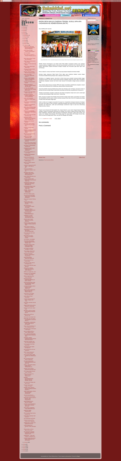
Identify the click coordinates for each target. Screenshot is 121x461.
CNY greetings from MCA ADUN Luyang (29, 160)
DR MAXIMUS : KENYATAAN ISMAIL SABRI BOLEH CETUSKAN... (29, 323)
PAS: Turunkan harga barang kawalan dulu (29, 414)
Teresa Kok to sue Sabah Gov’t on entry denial (29, 294)
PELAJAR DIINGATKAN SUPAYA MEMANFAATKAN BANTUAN (29, 362)
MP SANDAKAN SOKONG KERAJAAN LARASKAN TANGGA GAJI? (29, 432)
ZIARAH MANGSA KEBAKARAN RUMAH (29, 213)
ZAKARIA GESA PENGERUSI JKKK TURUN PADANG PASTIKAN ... (29, 405)
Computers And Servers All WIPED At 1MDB (29, 105)
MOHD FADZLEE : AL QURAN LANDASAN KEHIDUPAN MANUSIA (30, 140)
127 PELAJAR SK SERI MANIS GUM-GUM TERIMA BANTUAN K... (30, 89)
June (25, 38)
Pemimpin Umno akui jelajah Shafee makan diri (29, 92)
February (26, 45)
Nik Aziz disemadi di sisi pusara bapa (28, 261)
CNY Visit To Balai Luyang (29, 193)
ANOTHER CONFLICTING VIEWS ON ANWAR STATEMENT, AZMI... (29, 245)
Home (62, 157)
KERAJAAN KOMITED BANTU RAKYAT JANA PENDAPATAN (30, 398)
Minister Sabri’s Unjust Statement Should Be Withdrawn (28, 220)
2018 (24, 30)
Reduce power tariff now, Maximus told (29, 315)
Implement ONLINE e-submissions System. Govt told (29, 169)
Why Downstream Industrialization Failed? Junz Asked (29, 206)
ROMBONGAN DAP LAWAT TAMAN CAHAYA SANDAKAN (29, 149)
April (25, 41)
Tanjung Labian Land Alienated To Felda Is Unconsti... (28, 202)
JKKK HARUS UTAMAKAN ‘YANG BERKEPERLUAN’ (29, 408)
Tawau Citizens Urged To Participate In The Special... (30, 227)
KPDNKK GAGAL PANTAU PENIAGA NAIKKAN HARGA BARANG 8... (30, 388)
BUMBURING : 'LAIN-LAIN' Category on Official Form (29, 436)
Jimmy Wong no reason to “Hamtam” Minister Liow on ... (30, 55)
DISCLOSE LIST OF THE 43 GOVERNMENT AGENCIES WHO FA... (30, 319)
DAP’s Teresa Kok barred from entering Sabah (29, 353)
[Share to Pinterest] (60, 118)
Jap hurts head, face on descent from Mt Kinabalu (29, 396)
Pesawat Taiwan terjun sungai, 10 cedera (28, 385)
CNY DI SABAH (27, 53)
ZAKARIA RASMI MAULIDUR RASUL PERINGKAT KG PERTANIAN (29, 439)
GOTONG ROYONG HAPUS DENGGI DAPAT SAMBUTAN (29, 287)
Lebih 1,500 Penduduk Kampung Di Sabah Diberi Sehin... (29, 99)
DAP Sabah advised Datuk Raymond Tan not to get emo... (29, 124)
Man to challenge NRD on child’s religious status (29, 332)
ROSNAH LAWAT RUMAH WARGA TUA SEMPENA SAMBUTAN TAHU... (29, 79)
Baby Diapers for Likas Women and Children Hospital (28, 236)
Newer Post (42, 157)
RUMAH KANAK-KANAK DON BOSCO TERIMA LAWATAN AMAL (30, 223)
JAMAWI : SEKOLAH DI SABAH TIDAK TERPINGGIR (28, 191)
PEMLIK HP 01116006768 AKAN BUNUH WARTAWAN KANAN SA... (30, 112)
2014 (24, 444)
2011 (24, 449)
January (26, 442)
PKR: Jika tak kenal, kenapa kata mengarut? (29, 134)
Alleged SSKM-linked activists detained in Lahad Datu (30, 306)
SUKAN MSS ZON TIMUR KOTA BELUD (29, 347)
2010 (24, 450)
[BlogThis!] (56, 118)
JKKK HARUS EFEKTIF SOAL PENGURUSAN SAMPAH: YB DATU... (30, 108)
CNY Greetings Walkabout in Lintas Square (29, 152)
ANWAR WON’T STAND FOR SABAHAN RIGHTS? (29, 423)
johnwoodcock (68, 456)
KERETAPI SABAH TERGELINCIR (27, 411)
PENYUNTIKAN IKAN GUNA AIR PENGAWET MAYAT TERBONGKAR (29, 283)
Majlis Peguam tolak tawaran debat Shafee (29, 62)
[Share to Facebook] (58, 118)
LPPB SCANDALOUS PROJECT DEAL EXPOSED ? (30, 426)
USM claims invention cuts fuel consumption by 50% (29, 342)
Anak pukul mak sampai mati (29, 316)
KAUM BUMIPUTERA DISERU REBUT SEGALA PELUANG (30, 143)
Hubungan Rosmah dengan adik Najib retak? (29, 70)
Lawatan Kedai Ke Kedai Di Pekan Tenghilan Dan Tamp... (29, 299)
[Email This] (55, 118)
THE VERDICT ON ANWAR (29, 239)
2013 (24, 446)
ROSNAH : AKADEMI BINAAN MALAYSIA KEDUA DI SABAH (30, 131)
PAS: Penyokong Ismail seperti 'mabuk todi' (28, 359)
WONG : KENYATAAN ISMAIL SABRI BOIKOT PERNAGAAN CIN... (30, 365)
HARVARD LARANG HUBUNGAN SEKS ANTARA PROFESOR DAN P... (30, 338)
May (25, 40)
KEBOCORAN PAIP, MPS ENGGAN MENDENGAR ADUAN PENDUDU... (29, 47)
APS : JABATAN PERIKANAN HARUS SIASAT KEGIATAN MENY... (30, 335)
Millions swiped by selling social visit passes (29, 277)
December (26, 35)
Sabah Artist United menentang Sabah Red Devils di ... (29, 75)
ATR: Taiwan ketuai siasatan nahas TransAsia (29, 372)
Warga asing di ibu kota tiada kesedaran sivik (29, 115)
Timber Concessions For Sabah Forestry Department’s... (29, 374)
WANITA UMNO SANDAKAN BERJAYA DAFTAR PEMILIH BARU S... (29, 290)
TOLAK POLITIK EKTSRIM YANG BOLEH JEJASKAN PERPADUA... (29, 196)
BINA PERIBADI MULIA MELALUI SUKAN (28, 402)
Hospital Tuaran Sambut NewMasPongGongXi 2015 (30, 369)
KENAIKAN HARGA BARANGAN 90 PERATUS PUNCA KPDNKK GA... (29, 118)
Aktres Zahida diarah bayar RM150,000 (29, 67)
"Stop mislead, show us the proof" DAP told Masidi (29, 252)
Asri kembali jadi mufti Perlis (29, 418)
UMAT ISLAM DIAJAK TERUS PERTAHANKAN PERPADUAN (30, 392)
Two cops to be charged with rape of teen (29, 383)
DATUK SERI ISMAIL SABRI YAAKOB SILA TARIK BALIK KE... (30, 355)
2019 (24, 28)
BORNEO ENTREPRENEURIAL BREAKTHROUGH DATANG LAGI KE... (28, 379)
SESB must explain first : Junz (30, 271)
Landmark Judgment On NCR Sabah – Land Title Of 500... (30, 166)
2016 (24, 32)
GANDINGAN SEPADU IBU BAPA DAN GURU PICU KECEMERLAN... (29, 183)
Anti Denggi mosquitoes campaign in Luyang (28, 249)
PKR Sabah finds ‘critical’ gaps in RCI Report (30, 329)
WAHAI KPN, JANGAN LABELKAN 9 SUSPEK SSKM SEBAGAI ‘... (29, 269)
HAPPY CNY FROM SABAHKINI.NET (28, 137)
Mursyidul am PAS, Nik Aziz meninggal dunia (29, 263)
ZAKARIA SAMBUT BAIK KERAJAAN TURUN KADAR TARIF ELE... (30, 179)
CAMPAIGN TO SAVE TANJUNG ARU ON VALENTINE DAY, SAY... (29, 216)
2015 (24, 33)
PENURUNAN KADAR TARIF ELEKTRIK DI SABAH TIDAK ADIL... (29, 187)
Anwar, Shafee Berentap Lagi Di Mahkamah (30, 177)
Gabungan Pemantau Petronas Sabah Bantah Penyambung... (29, 254)
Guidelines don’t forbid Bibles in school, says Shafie (29, 274)
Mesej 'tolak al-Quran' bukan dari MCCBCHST (29, 59)
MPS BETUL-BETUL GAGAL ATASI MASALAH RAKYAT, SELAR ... (29, 311)
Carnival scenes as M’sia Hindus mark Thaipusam (29, 421)
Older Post (82, 157)
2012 (24, 447)
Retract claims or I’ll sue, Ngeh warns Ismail (29, 430)
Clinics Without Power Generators (28, 297)
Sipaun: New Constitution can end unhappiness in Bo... (30, 327)
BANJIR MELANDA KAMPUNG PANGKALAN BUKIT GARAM (29, 279)
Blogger (78, 456)
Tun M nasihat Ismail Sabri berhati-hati (29, 345)
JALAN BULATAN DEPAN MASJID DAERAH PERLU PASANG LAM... (29, 242)
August (25, 36)
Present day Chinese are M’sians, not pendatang (29, 158)
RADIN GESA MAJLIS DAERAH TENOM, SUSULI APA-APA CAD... (30, 85)
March (25, 43)
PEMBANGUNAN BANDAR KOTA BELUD (29, 155)
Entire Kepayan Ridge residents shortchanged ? (29, 51)
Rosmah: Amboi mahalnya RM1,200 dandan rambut (29, 72)
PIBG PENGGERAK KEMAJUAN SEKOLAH (29, 258)
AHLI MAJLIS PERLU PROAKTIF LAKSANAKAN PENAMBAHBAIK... (29, 210)
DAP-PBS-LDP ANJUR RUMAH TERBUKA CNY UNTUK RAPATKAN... (29, 95)
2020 (24, 27)
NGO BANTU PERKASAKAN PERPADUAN (29, 146)
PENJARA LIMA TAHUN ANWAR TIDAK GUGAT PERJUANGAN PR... (29, 173)
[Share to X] (57, 118)
